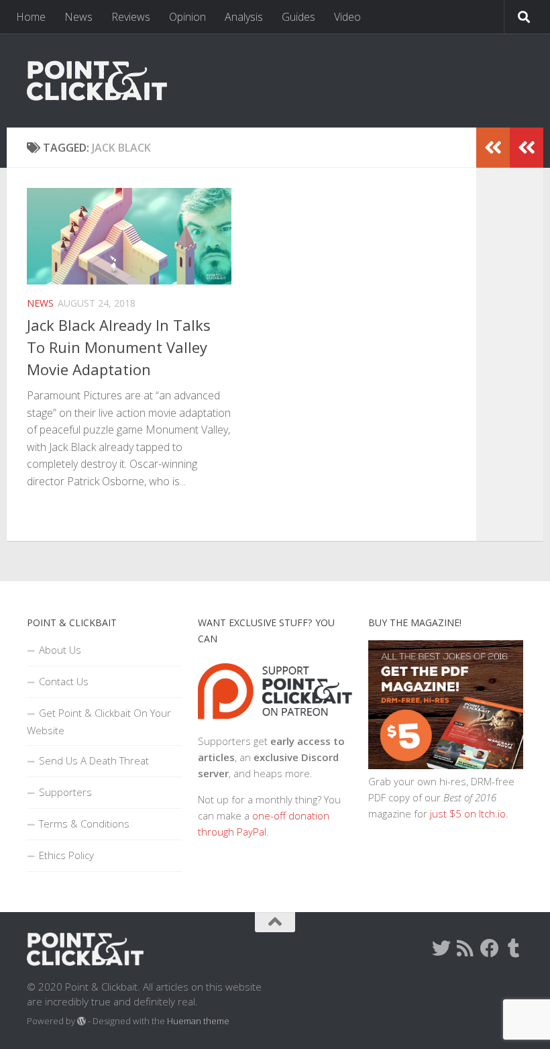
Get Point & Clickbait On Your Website (99, 721)
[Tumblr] (513, 948)
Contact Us (64, 681)
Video (347, 16)
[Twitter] (441, 948)
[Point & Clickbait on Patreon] (275, 725)
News (78, 16)
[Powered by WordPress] (81, 1021)
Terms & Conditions (84, 823)
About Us (60, 649)
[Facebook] (489, 948)
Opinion (187, 16)
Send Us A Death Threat (94, 760)
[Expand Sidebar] (526, 148)
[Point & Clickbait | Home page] (97, 80)
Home (31, 16)
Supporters (65, 792)
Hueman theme (198, 1021)
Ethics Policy (66, 855)
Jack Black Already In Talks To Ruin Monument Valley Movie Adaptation (119, 347)
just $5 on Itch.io (468, 813)
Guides (298, 16)
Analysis (244, 16)
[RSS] (465, 948)
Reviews (130, 16)
